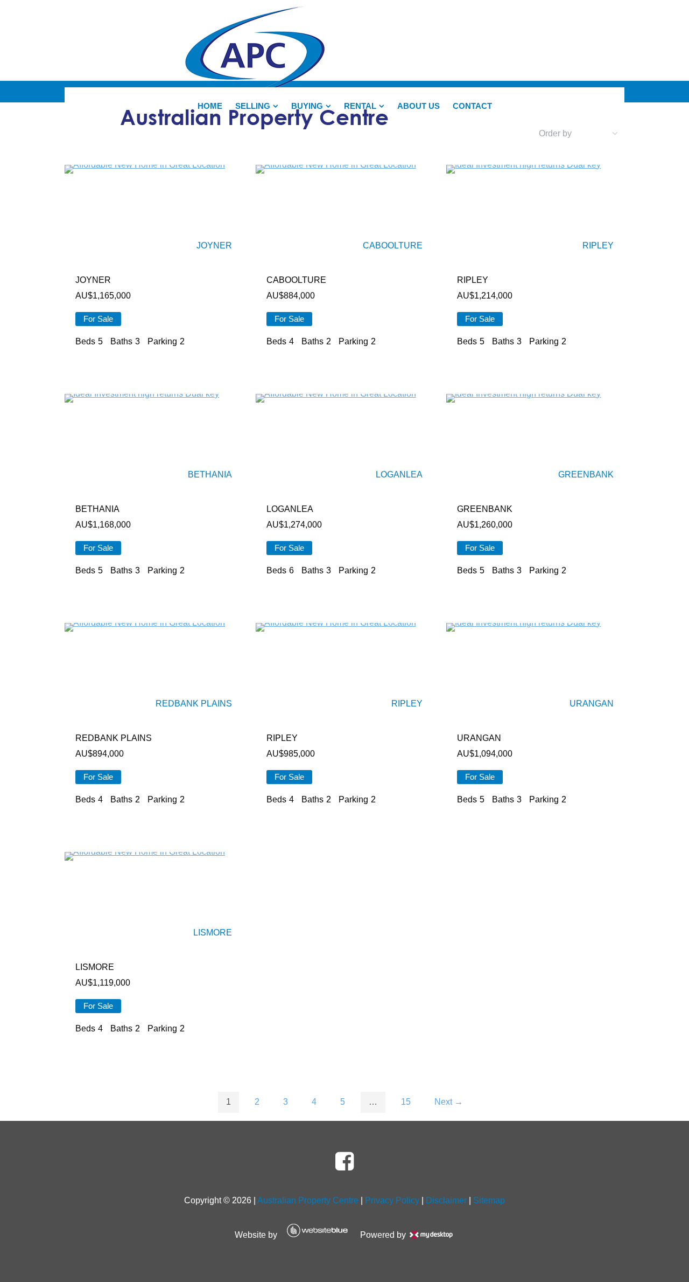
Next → (448, 1101)
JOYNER (214, 245)
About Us (418, 106)
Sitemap (489, 1200)
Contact (472, 106)
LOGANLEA (399, 474)
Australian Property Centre (307, 1200)
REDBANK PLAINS (194, 703)
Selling (252, 106)
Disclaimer (446, 1200)
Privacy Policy (392, 1200)
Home (210, 106)
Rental (360, 106)
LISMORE (212, 932)
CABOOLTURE (393, 245)
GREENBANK (586, 474)
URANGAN (592, 703)
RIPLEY (598, 245)
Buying (307, 106)
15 (406, 1101)
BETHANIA (210, 474)
